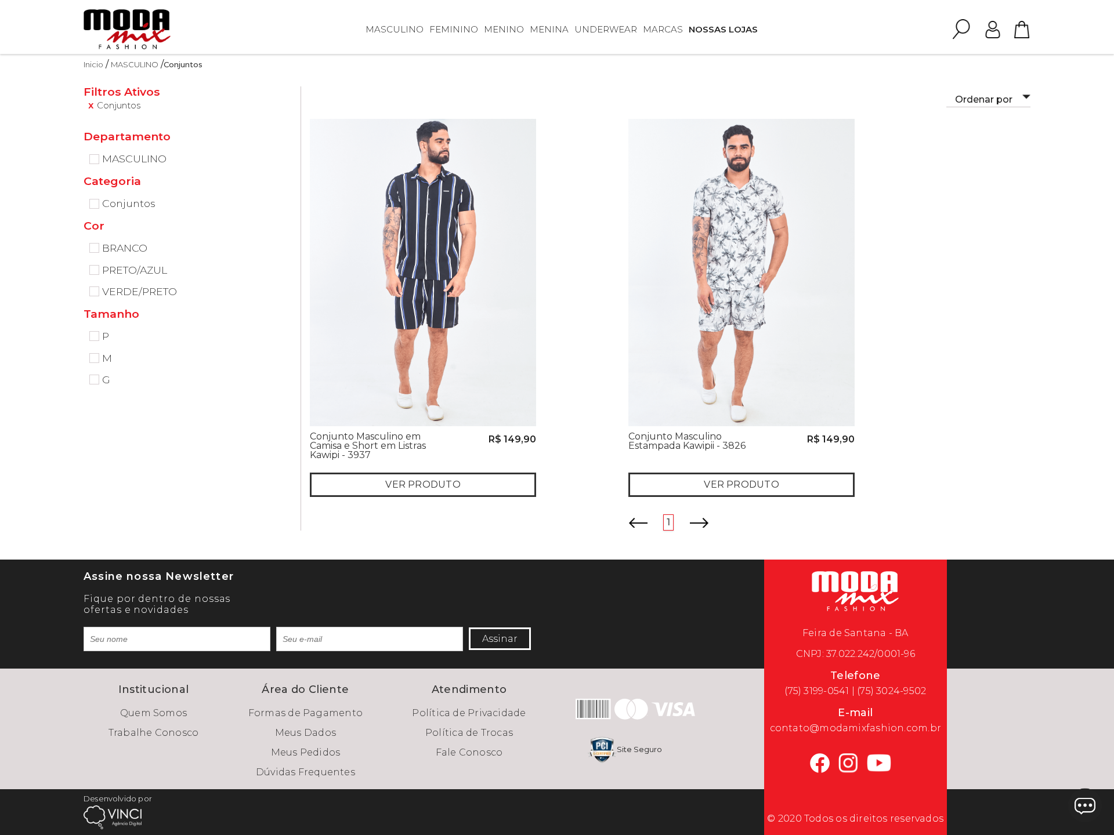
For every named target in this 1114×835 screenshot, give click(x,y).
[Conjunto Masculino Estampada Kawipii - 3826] (741, 271)
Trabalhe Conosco (153, 732)
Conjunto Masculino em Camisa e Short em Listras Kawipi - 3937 (368, 445)
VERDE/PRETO (139, 291)
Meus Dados (305, 732)
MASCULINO (134, 64)
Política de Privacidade (469, 712)
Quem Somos (153, 712)
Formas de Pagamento (305, 712)
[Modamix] (127, 28)
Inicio (93, 64)
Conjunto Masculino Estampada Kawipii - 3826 (687, 441)
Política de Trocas (469, 732)
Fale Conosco (469, 752)
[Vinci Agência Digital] (113, 816)
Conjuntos (183, 64)
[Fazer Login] (992, 28)
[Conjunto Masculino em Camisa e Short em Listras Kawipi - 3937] (423, 271)
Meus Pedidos (306, 752)
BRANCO (124, 248)
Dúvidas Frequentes (305, 772)
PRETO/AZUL (134, 270)
